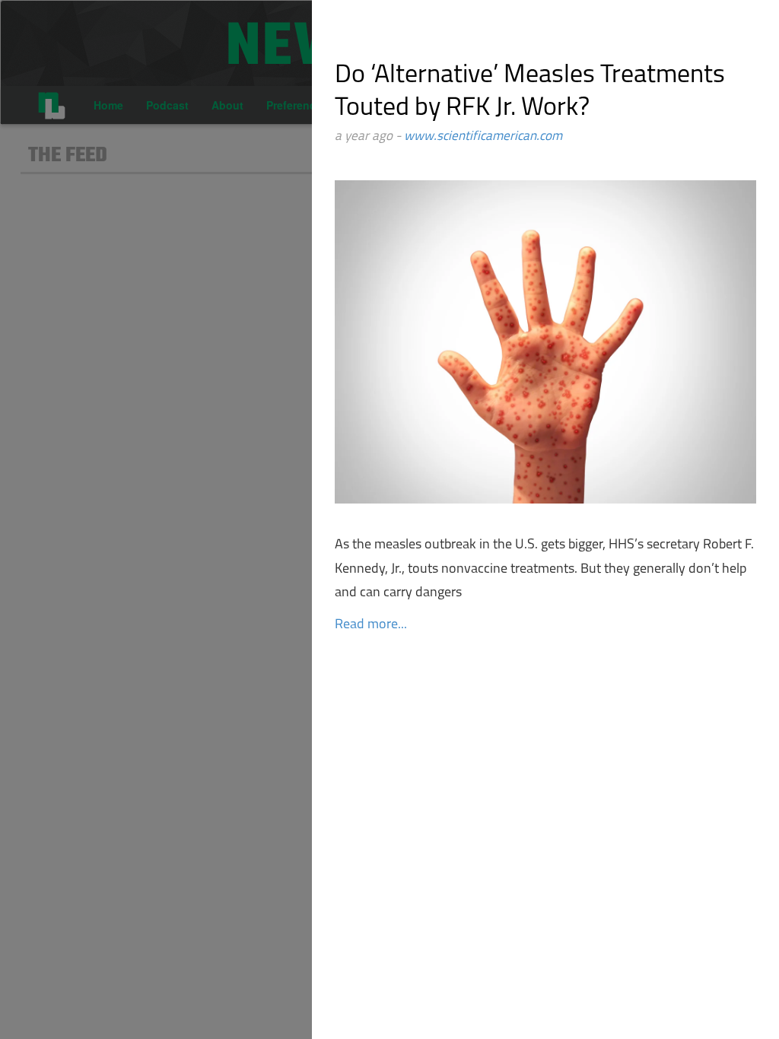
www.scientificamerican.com (483, 136)
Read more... (371, 625)
